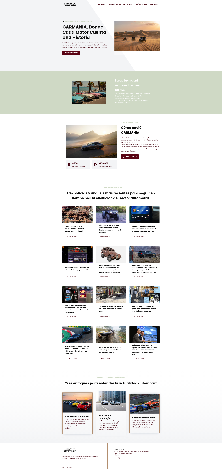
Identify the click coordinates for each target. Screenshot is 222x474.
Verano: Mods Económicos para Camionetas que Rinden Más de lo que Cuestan (144, 308)
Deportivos (127, 4)
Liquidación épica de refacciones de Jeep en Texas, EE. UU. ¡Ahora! (74, 228)
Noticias (101, 4)
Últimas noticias (71, 53)
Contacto (154, 4)
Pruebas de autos (114, 4)
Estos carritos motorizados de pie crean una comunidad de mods (111, 308)
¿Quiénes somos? (141, 4)
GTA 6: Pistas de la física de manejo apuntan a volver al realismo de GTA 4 (110, 349)
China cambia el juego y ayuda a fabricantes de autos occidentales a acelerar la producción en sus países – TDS (144, 350)
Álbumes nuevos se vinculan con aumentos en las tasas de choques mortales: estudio (144, 228)
